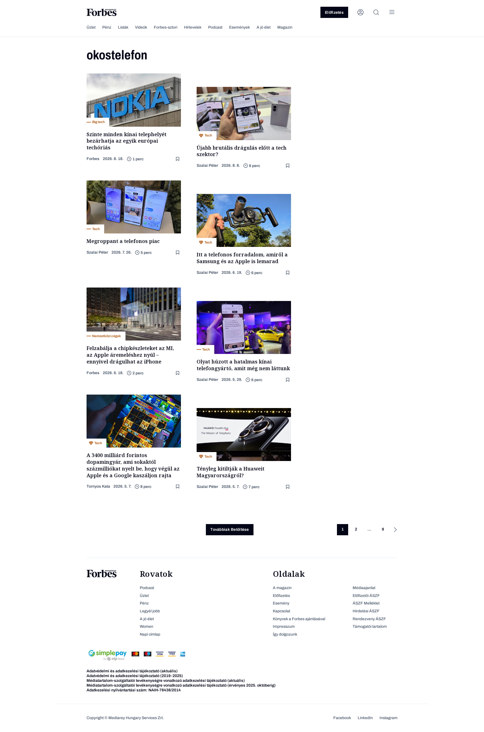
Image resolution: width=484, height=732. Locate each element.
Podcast (215, 27)
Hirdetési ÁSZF (366, 611)
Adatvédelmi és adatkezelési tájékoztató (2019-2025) (135, 676)
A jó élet (264, 27)
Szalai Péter (207, 165)
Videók (141, 27)
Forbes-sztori (165, 27)
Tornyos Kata (98, 486)
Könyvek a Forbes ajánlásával (299, 619)
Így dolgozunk (285, 634)
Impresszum (284, 626)
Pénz (106, 27)
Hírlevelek (192, 27)
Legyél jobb (150, 611)
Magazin (284, 27)
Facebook (342, 718)
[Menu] (391, 12)
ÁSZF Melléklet (366, 603)
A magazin (282, 588)
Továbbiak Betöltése (229, 529)
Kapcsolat (281, 611)
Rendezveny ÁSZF (369, 619)
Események (239, 27)
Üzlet (91, 27)
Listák (123, 27)
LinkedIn (365, 718)
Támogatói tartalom (370, 626)
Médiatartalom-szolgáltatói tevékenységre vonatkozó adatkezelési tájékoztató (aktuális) (166, 680)
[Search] (376, 12)
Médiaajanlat (364, 588)
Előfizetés (334, 12)
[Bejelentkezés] (360, 12)
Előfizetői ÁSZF (366, 596)
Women (146, 626)
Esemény (281, 603)
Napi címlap (150, 634)
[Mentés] (178, 159)
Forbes (93, 159)
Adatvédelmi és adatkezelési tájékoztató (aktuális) (132, 671)
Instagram (388, 718)
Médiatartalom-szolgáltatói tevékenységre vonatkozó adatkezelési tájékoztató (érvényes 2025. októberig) (181, 685)
